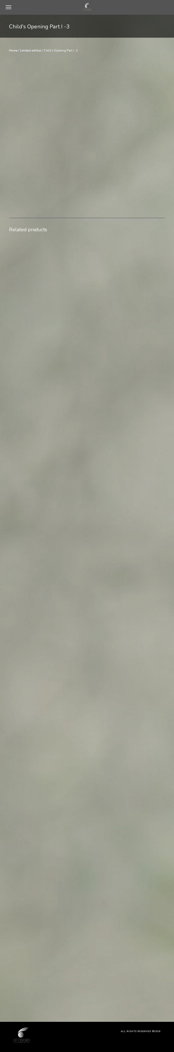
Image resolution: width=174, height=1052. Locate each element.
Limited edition (30, 51)
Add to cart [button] (29, 607)
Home (13, 51)
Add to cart (119, 166)
